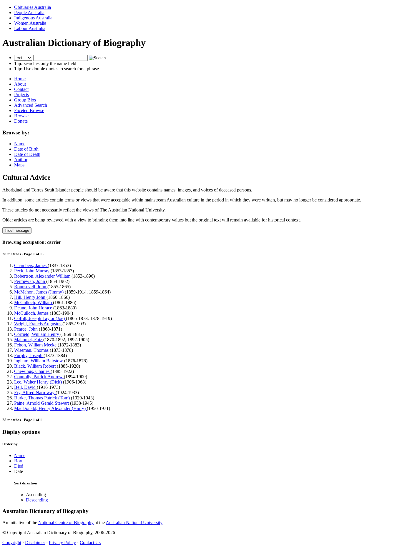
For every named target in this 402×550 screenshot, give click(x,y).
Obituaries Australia (32, 7)
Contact (21, 89)
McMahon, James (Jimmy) (39, 291)
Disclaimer (35, 542)
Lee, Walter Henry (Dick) (38, 381)
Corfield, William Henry (37, 334)
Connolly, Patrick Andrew (39, 376)
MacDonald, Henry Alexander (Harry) (50, 408)
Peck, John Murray (32, 270)
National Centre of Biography (66, 522)
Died (18, 466)
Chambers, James (31, 265)
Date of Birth (26, 148)
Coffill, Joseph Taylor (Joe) (40, 318)
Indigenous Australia (33, 17)
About (20, 83)
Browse (21, 115)
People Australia (29, 12)
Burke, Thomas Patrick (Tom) (42, 397)
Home (20, 78)
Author (20, 159)
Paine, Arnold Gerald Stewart (42, 403)
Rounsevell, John (30, 286)
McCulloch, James (32, 313)
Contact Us (90, 542)
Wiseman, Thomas (32, 350)
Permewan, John (30, 281)
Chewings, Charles (32, 371)
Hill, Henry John (30, 297)
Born (19, 460)
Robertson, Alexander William (43, 276)
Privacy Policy (62, 542)
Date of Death (27, 154)
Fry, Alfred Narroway (35, 392)
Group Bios (25, 99)
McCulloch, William (33, 302)
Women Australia (30, 23)
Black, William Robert (35, 366)
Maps (19, 164)
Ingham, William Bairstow (39, 360)
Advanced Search (30, 105)
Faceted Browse (29, 110)
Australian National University (134, 522)
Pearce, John (26, 328)
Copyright (11, 542)
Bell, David (25, 387)
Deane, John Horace (33, 307)
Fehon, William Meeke (36, 344)
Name (19, 143)
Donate (21, 121)
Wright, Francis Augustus (38, 323)
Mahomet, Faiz (28, 339)
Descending (37, 499)
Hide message (17, 230)
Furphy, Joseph (29, 355)
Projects (21, 94)
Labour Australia (29, 28)
